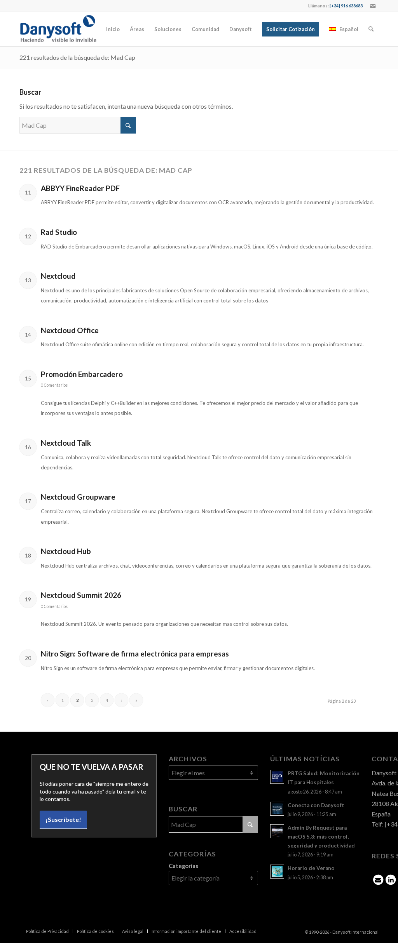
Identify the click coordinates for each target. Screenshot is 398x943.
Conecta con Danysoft (316, 805)
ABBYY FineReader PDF (80, 188)
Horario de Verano (311, 868)
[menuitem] (113, 29)
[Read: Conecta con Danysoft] (277, 809)
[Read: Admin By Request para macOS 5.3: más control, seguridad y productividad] (277, 831)
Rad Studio (59, 232)
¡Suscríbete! (63, 819)
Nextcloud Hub (66, 551)
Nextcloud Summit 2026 (81, 594)
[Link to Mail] (373, 6)
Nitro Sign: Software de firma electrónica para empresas (135, 653)
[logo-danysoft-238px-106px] (57, 29)
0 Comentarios (54, 385)
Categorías (183, 865)
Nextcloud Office (70, 330)
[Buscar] (371, 29)
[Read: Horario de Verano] (277, 872)
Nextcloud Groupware (78, 496)
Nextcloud (58, 275)
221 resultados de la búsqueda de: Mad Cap (77, 57)
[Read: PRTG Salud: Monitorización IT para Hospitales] (277, 777)
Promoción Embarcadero (82, 374)
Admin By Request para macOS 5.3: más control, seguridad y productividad (321, 837)
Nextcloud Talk (66, 442)
